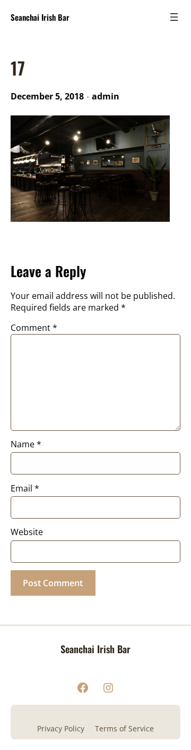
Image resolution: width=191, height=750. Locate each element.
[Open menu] (174, 17)
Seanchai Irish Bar (40, 17)
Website (27, 532)
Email (25, 488)
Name (26, 444)
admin (105, 96)
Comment (34, 328)
